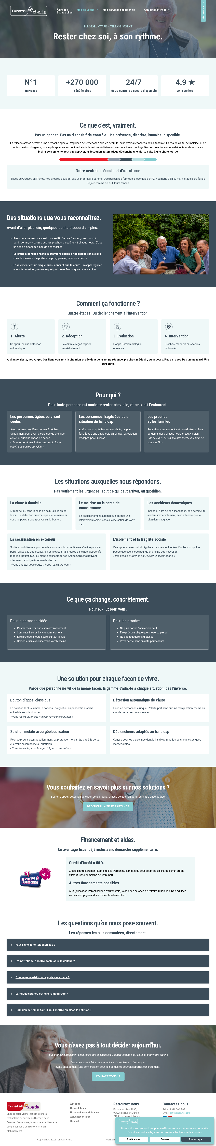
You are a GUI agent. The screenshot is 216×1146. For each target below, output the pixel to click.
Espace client (65, 12)
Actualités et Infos (155, 10)
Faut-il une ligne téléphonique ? (35, 944)
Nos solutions (85, 10)
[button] (70, 10)
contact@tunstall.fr (180, 1112)
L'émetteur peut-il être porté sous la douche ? (45, 961)
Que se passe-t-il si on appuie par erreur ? (43, 977)
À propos (62, 10)
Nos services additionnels (119, 10)
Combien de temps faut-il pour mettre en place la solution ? (53, 1010)
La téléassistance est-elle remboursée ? (42, 993)
